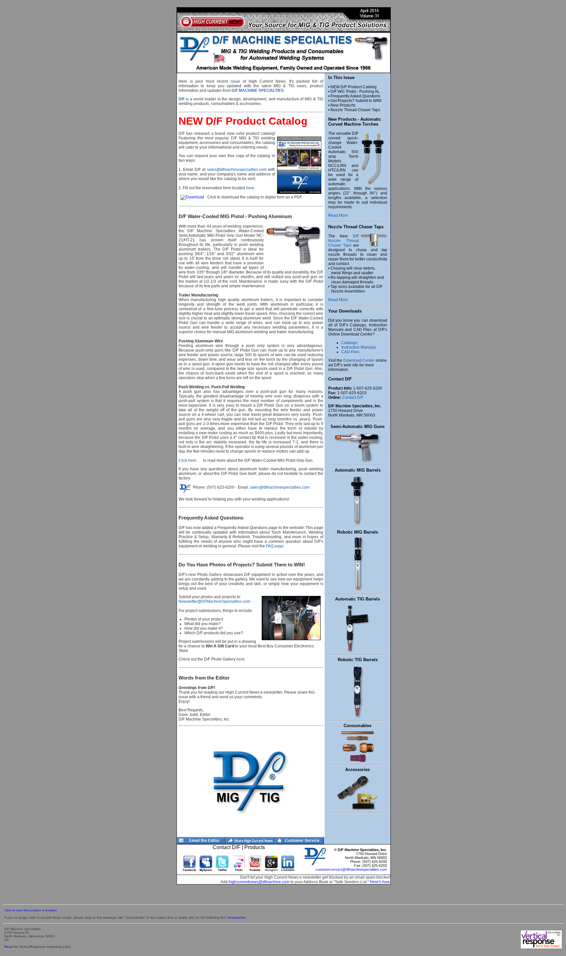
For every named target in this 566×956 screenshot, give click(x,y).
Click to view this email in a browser (30, 910)
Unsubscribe (236, 917)
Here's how (379, 882)
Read (8, 946)
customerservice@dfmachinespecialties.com (351, 869)
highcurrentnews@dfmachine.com (259, 882)
